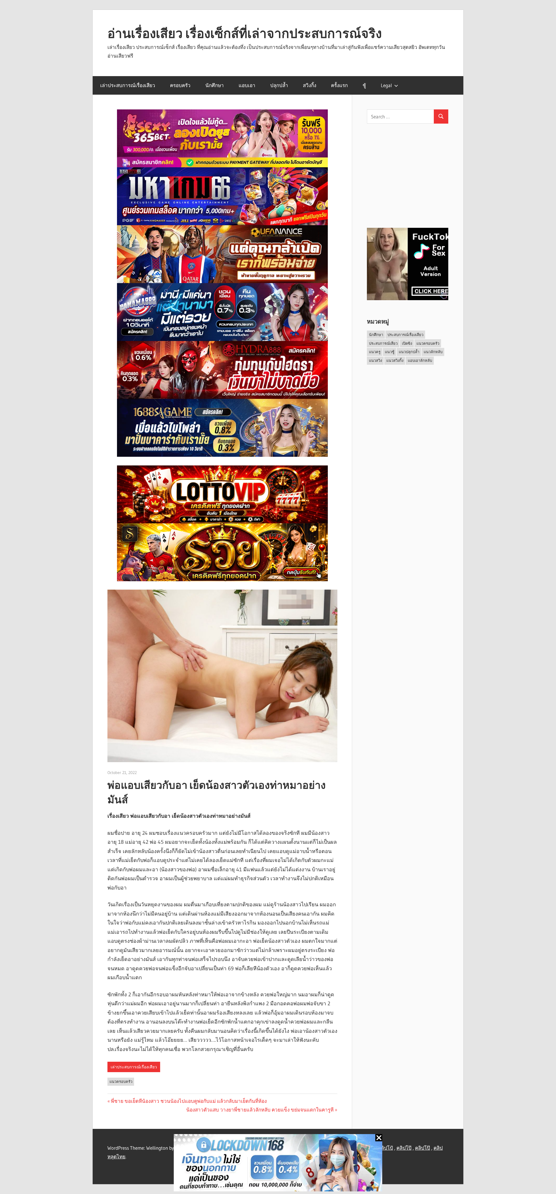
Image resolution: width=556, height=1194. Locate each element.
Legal (386, 85)
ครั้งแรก (339, 85)
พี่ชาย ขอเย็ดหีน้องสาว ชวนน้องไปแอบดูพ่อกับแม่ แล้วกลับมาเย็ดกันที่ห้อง (189, 1101)
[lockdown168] (278, 1164)
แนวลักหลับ (433, 351)
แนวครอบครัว (120, 1081)
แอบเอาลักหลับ (420, 360)
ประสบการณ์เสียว (383, 343)
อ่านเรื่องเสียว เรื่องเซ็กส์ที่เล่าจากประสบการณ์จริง (244, 33)
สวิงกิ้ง (309, 85)
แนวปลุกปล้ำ (409, 351)
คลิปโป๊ (403, 1148)
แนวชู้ (389, 351)
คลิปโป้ (385, 1148)
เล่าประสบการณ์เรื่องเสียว (127, 85)
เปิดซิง (407, 343)
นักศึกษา (214, 85)
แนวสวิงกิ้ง (394, 360)
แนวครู (375, 351)
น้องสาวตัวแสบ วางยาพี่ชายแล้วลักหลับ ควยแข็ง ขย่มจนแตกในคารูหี (260, 1110)
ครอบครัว (180, 85)
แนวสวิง (375, 360)
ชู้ (364, 85)
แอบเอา (247, 85)
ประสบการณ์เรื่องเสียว (405, 334)
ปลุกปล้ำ (279, 85)
